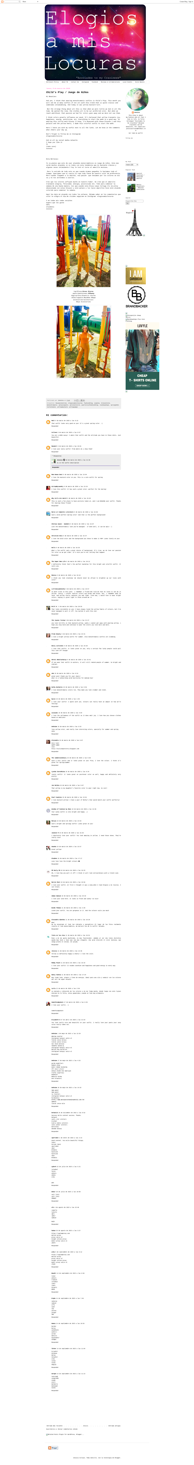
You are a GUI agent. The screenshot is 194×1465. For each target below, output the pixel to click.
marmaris (55, 1384)
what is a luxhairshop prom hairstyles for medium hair (72, 678)
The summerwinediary (59, 758)
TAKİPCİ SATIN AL (58, 1046)
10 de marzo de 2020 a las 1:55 (68, 699)
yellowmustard (62, 407)
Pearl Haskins (57, 797)
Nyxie (53, 699)
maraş (53, 1355)
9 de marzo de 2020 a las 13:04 (75, 474)
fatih (53, 1171)
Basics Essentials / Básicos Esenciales (140, 187)
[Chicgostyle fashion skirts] (136, 317)
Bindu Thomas (56, 908)
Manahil (54, 446)
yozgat (54, 1312)
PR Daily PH (56, 870)
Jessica (59, 460)
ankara (54, 1173)
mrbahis (54, 1150)
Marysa (54, 821)
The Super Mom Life (59, 561)
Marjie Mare (56, 882)
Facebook (95, 82)
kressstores (105, 403)
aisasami (55, 713)
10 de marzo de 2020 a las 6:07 (71, 740)
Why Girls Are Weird (59, 498)
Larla (53, 988)
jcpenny (97, 403)
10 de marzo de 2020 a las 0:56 (75, 687)
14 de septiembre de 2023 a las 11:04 (71, 1348)
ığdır (53, 1216)
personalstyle (75, 405)
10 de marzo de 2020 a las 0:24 (66, 673)
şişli (53, 1382)
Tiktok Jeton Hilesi (59, 1040)
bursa (53, 1328)
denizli (54, 1336)
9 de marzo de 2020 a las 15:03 (79, 498)
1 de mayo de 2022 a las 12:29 (69, 1033)
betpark (54, 1117)
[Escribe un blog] (77, 400)
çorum (53, 1334)
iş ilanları (56, 1094)
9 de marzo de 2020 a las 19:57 (77, 589)
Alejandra (55, 740)
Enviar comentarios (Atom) (68, 1429)
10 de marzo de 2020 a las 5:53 (69, 726)
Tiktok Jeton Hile (58, 1103)
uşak (53, 1307)
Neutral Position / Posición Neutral (140, 176)
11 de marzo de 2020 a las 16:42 (73, 963)
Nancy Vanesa (56, 975)
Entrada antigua (114, 1426)
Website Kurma (57, 1076)
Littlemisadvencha (58, 589)
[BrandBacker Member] (137, 308)
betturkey (55, 1127)
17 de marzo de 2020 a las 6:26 (76, 1002)
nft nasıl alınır (58, 1069)
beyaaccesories (61, 403)
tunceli (54, 1212)
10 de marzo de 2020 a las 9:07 (72, 785)
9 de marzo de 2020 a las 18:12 (78, 561)
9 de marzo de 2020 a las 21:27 (77, 620)
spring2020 (115, 405)
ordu (53, 1177)
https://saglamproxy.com (61, 1233)
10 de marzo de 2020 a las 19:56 (73, 882)
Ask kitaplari (57, 1078)
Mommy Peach (56, 963)
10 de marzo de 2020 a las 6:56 (79, 758)
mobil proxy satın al (59, 1241)
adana (53, 1175)
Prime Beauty (56, 634)
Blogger (117, 1458)
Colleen (54, 432)
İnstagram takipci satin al (62, 1038)
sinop (53, 1361)
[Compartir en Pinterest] (84, 400)
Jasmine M (55, 833)
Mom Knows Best (57, 474)
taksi (53, 1142)
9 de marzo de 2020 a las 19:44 (68, 575)
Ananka (54, 846)
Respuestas (57, 456)
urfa (53, 1305)
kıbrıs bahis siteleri (60, 1123)
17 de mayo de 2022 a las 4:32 (69, 1060)
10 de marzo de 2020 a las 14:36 (84, 809)
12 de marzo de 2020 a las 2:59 (68, 988)
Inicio (85, 1426)
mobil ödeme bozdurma (59, 1067)
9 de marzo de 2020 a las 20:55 (70, 606)
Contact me (75, 82)
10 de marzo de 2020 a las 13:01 (74, 797)
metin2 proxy (56, 1235)
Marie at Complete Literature (63, 512)
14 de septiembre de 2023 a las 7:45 (70, 1298)
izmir (53, 1283)
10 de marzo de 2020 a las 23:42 (74, 896)
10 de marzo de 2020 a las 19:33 (73, 870)
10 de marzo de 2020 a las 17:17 (70, 858)
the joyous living (58, 620)
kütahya (54, 1353)
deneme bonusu (57, 1129)
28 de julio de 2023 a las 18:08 (68, 1192)
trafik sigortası (58, 1073)
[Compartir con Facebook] (81, 400)
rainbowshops (104, 405)
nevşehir (55, 1357)
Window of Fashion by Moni (61, 809)
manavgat (55, 1386)
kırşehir (55, 1351)
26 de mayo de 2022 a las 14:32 (69, 1087)
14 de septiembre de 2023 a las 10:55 (70, 1323)
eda (53, 673)
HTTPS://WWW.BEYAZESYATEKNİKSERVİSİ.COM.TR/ (68, 1100)
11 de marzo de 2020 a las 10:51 (78, 935)
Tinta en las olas (58, 935)
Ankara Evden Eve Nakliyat (61, 1071)
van (53, 1309)
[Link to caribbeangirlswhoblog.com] (136, 275)
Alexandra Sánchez (58, 920)
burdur (54, 1326)
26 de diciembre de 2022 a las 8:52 (71, 1113)
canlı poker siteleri (59, 1125)
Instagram (85, 82)
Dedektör (55, 1074)
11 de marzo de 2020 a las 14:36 (70, 951)
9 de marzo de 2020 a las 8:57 (69, 432)
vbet (53, 1148)
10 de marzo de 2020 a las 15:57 (69, 846)
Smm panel (55, 1090)
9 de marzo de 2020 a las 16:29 (68, 548)
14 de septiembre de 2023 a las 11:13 (71, 1374)
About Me (65, 82)
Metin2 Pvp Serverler (59, 1049)
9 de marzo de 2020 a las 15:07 (82, 524)
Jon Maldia (55, 785)
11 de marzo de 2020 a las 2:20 (73, 908)
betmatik (55, 1113)
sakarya (54, 1301)
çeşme (53, 1380)
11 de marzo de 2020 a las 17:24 (74, 975)
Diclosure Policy (52, 82)
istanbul (55, 1169)
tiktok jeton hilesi (59, 1042)
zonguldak (55, 1378)
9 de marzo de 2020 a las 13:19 (76, 486)
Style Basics (139, 82)
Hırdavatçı (55, 1098)
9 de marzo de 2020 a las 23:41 (79, 660)
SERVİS (54, 1102)
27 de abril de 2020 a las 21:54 (73, 1020)
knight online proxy (59, 1239)
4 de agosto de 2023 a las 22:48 (67, 1207)
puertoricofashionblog (90, 405)
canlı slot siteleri (59, 1119)
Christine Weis (57, 536)
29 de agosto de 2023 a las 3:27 (68, 1230)
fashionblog (88, 403)
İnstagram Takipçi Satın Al (62, 1048)
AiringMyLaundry (57, 486)
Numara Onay (56, 1065)
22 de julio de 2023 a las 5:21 (68, 1166)
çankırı (54, 1332)
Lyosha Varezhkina (58, 771)
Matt (53, 420)
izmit (53, 1285)
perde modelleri (57, 1063)
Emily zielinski (57, 646)
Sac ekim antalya (58, 1044)
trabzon (54, 1280)
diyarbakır (55, 1338)
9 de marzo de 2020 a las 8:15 (66, 420)
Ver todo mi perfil (136, 133)
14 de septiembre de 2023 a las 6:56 (70, 1273)
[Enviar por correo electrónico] (75, 400)
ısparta (54, 1210)
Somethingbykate (57, 1002)
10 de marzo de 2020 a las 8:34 (77, 771)
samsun (54, 1218)
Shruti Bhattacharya (59, 660)
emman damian (56, 896)
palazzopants (63, 405)
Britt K (55, 606)
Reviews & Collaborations (110, 82)
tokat (53, 1276)
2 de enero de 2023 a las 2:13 (70, 1138)
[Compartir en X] (79, 400)
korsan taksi (56, 1144)
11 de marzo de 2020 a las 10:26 (78, 920)
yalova (54, 1311)
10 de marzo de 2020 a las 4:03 (70, 713)
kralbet (54, 1121)
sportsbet (55, 1138)
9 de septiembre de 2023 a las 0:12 (68, 1252)
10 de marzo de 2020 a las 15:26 (71, 833)
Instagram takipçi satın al (62, 1051)
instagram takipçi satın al (62, 1096)
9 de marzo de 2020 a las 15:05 (86, 512)
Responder (55, 426)
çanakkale (55, 1330)
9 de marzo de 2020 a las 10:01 (69, 446)
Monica (54, 575)
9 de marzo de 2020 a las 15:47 (75, 536)
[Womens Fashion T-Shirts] (142, 389)
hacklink (55, 1152)
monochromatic (52, 405)
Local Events (127, 82)
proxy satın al (57, 1237)
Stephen (54, 858)
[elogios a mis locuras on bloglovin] (134, 236)
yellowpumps (73, 407)
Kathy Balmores (57, 687)
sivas (53, 1363)
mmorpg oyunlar (57, 1036)
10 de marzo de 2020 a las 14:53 (69, 821)
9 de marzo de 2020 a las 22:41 (73, 634)
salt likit (55, 1194)
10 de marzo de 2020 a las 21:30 (78, 460)
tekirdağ (55, 1376)
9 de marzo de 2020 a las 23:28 (76, 646)
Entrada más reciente (54, 1426)
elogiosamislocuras (75, 403)
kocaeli (54, 1287)
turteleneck (51, 407)
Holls (53, 548)
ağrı (53, 1214)
